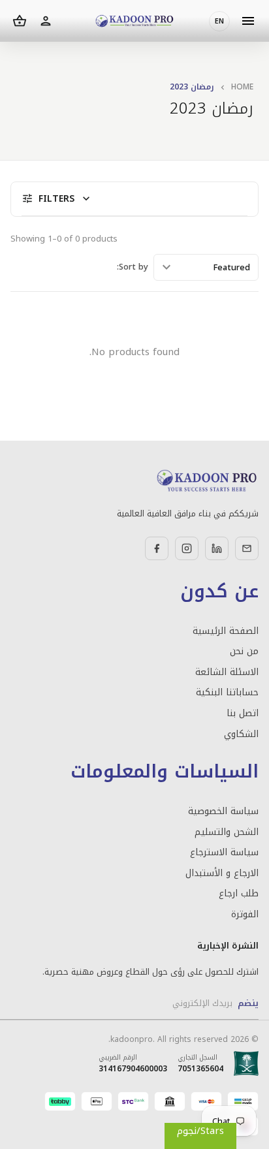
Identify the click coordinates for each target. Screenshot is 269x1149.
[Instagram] (186, 548)
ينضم (248, 1003)
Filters (57, 199)
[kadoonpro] (134, 21)
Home (242, 87)
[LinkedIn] (217, 548)
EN (219, 21)
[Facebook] (156, 548)
